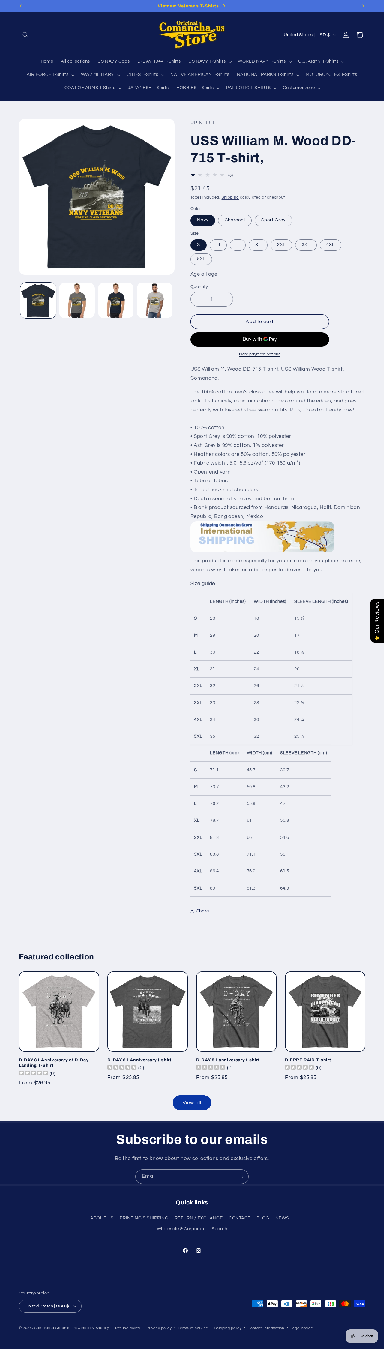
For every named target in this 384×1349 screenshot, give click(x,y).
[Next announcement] (363, 6)
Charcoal (235, 220)
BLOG (262, 1218)
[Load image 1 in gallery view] (38, 300)
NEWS (282, 1218)
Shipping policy (228, 1328)
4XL (330, 245)
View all (192, 1102)
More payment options (259, 354)
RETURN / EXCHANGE (199, 1218)
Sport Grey (273, 220)
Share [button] (202, 911)
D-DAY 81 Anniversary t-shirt (139, 1059)
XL (258, 245)
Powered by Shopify (91, 1327)
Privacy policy (159, 1328)
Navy (202, 220)
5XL (201, 259)
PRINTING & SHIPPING (144, 1218)
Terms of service (193, 1328)
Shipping (230, 198)
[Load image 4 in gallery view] (116, 300)
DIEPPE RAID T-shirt (308, 1059)
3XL (306, 245)
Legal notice (302, 1328)
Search (219, 1229)
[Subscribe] (241, 1176)
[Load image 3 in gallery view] (77, 300)
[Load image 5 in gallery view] (154, 300)
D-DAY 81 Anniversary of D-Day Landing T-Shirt (54, 1062)
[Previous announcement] (20, 6)
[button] (26, 35)
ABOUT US (102, 1218)
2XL (281, 245)
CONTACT (239, 1218)
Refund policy (127, 1328)
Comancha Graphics (53, 1327)
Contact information (266, 1328)
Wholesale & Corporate (181, 1229)
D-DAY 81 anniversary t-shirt (228, 1059)
